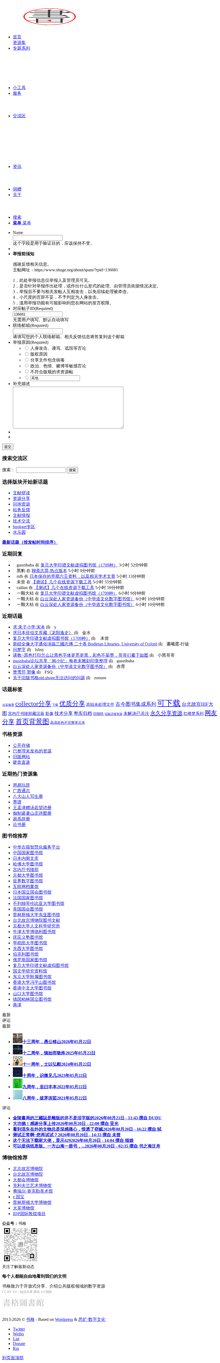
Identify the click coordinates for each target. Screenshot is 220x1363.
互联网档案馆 (26, 886)
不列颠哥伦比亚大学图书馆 (38, 903)
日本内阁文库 (26, 858)
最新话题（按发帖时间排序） (30, 542)
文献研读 (21, 493)
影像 (49, 713)
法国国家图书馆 (28, 898)
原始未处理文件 (100, 704)
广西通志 (21, 790)
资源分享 (21, 498)
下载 (55, 704)
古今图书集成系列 (135, 704)
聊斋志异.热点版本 (49, 570)
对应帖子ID (33, 308)
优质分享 (72, 703)
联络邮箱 (30, 325)
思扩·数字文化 (91, 1319)
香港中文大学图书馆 (32, 988)
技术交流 (21, 521)
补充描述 (21, 383)
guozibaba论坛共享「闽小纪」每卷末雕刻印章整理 (60, 661)
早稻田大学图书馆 (30, 943)
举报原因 (30, 342)
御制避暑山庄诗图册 (32, 813)
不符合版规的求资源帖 (51, 372)
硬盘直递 (21, 762)
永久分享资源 (166, 713)
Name (18, 232)
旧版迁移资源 (113, 713)
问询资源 (21, 504)
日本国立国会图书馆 (32, 892)
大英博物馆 (23, 1208)
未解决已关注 (136, 713)
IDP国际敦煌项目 (29, 1213)
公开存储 (21, 745)
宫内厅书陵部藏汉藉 (26, 713)
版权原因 (38, 354)
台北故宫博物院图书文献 (36, 920)
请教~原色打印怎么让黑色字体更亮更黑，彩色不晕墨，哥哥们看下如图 (80, 655)
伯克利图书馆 (26, 954)
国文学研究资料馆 (30, 971)
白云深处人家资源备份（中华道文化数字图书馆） (87, 599)
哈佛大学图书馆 (28, 864)
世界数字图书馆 (28, 881)
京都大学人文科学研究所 (36, 926)
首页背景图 (32, 721)
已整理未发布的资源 (32, 751)
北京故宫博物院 (28, 1168)
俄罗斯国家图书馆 (30, 960)
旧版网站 (21, 756)
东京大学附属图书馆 (32, 976)
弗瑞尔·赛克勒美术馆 (33, 1191)
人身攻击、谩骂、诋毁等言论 (58, 348)
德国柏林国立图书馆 (32, 999)
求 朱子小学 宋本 (29, 627)
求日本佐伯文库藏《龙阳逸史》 (43, 632)
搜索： (8, 469)
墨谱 (17, 802)
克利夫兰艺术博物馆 (32, 1185)
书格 (30, 1319)
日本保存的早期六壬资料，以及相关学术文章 (72, 576)
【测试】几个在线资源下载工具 (62, 582)
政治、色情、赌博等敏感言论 (58, 366)
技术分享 (63, 713)
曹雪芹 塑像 (24, 672)
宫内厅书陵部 (26, 869)
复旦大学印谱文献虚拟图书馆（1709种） (79, 565)
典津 (17, 1005)
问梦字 (19, 649)
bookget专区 (24, 526)
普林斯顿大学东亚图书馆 (36, 914)
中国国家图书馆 (28, 852)
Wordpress (64, 1319)
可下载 (169, 703)
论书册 (19, 824)
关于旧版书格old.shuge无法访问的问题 (49, 677)
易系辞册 (21, 819)
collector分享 (33, 703)
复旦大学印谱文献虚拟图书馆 (41, 965)
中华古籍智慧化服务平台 (36, 847)
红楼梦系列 (194, 713)
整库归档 (83, 713)
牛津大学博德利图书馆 (34, 931)
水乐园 (19, 532)
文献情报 (21, 515)
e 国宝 (18, 1196)
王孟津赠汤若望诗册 (32, 807)
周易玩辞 (21, 785)
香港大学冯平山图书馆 (34, 982)
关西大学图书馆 (28, 948)
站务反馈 (21, 509)
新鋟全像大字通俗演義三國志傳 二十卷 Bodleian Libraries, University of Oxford (85, 644)
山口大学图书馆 (28, 993)
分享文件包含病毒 (47, 360)
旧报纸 (98, 714)
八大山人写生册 (28, 796)
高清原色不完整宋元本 (67, 723)
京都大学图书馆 (28, 875)
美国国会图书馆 (28, 909)
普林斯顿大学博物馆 (32, 1202)
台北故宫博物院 (28, 1174)
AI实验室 (8, 704)
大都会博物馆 (26, 1180)
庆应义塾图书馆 (28, 937)
